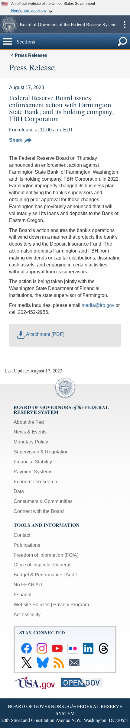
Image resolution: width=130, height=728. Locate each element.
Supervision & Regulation (41, 451)
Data (19, 491)
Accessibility (27, 614)
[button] (9, 24)
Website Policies (32, 604)
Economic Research (35, 481)
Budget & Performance (38, 574)
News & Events (30, 431)
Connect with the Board (39, 511)
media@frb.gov (98, 305)
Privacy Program (71, 604)
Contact (22, 535)
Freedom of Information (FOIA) (46, 555)
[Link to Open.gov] (84, 682)
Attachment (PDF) (45, 334)
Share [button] (16, 140)
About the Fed (29, 422)
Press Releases (31, 55)
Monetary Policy (31, 441)
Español (22, 594)
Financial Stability (33, 461)
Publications (27, 545)
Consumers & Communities (43, 501)
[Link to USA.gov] (37, 682)
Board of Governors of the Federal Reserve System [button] (68, 24)
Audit (71, 574)
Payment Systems (33, 471)
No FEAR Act (28, 584)
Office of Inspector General (42, 564)
